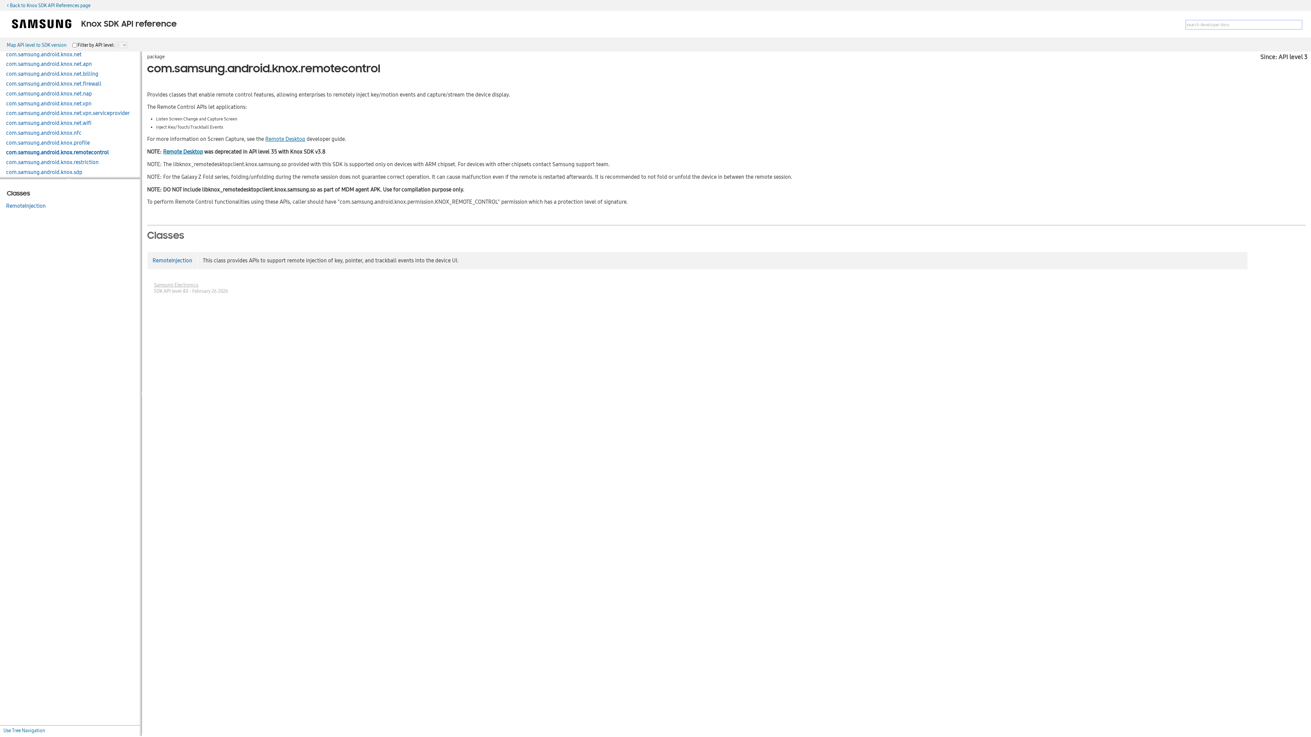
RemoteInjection (26, 206)
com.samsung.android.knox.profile (48, 143)
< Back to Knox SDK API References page (48, 5)
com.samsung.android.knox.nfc (44, 133)
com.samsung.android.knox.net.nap (49, 93)
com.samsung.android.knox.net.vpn (48, 103)
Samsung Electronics (176, 285)
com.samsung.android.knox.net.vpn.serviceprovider (68, 113)
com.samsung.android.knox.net (44, 54)
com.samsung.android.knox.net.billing (52, 74)
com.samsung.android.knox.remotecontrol (57, 152)
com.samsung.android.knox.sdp (44, 172)
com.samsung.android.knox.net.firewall (53, 84)
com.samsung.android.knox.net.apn (49, 64)
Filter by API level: (96, 45)
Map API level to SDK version (37, 45)
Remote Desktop (285, 139)
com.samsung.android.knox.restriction (52, 162)
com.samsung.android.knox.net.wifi (48, 123)
